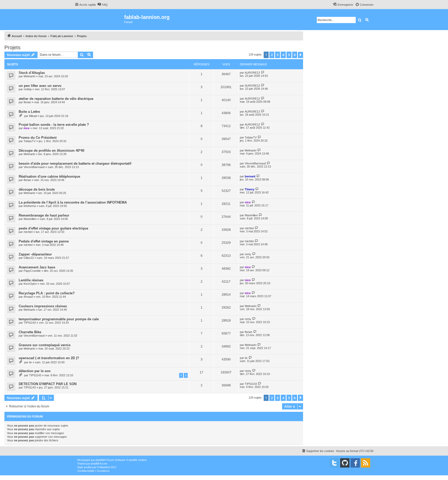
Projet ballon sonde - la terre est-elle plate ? (54, 125)
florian (27, 102)
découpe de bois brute (37, 189)
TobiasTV (30, 141)
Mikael (33, 115)
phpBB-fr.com (99, 463)
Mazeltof (105, 467)
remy (248, 254)
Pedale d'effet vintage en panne (44, 241)
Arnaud (28, 296)
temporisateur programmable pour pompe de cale (59, 319)
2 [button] (272, 54)
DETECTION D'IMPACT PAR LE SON (47, 384)
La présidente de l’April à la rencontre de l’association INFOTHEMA (73, 202)
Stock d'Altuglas (32, 73)
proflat (88, 467)
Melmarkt (29, 76)
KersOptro (30, 283)
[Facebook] (355, 463)
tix (30, 362)
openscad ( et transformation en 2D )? (49, 358)
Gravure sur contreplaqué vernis (45, 345)
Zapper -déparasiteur (35, 254)
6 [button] (295, 54)
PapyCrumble (32, 270)
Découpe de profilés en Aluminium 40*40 (51, 150)
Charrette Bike (30, 332)
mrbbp (28, 89)
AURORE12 (252, 72)
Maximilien (30, 218)
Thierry (249, 189)
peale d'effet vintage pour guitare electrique (53, 228)
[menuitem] (102, 5)
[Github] (344, 463)
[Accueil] (99, 19)
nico (27, 128)
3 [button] (277, 54)
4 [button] (283, 54)
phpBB (100, 459)
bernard (250, 176)
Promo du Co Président (38, 138)
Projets (12, 47)
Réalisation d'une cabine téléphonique (49, 176)
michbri (28, 231)
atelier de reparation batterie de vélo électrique (56, 99)
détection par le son (35, 371)
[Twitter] (334, 463)
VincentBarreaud (34, 167)
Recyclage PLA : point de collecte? (47, 293)
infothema (30, 205)
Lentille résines (31, 280)
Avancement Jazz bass (37, 267)
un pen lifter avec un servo (40, 86)
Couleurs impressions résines (43, 306)
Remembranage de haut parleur (44, 215)
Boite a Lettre (29, 112)
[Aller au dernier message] (263, 72)
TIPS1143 (30, 322)
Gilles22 (29, 257)
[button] (300, 55)
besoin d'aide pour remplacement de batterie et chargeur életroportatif (75, 163)
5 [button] (289, 54)
